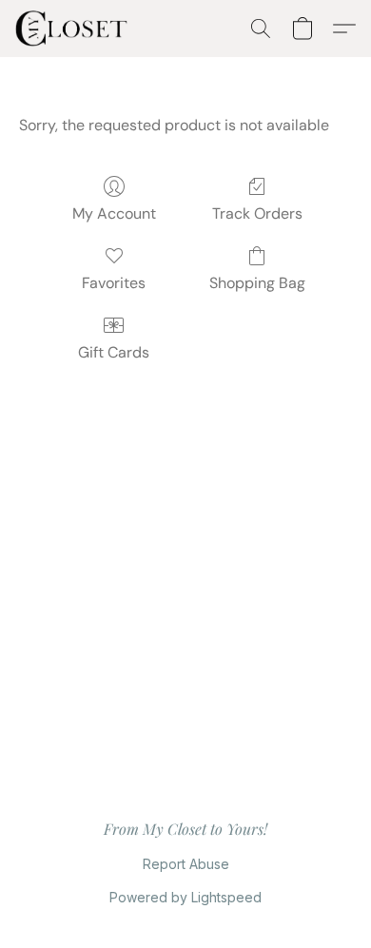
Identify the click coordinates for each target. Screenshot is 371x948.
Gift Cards (113, 352)
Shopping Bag (257, 283)
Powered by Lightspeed (185, 897)
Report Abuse (186, 864)
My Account (114, 213)
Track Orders (257, 213)
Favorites (114, 283)
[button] (74, 28)
